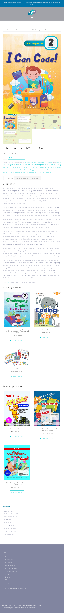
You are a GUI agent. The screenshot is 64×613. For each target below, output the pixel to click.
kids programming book (14, 167)
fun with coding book (37, 165)
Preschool (29, 30)
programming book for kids (28, 172)
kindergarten (27, 167)
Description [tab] (9, 178)
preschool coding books (11, 172)
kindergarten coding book (15, 170)
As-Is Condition (9, 534)
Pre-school (29, 162)
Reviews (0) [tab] (36, 178)
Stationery (8, 574)
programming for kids (45, 172)
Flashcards (8, 520)
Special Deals (8, 511)
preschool (36, 170)
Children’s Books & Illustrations (14, 514)
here (7, 282)
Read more (17, 376)
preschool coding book (48, 170)
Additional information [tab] (22, 178)
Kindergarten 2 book (39, 167)
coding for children (13, 165)
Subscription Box (10, 531)
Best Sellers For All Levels (16, 30)
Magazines (8, 522)
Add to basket (17, 158)
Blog (6, 580)
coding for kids (25, 165)
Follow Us (14, 593)
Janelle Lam (49, 165)
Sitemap (8, 577)
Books (7, 557)
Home (5, 30)
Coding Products (46, 162)
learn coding (28, 170)
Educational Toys (10, 528)
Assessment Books (10, 517)
